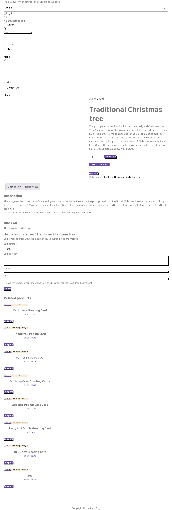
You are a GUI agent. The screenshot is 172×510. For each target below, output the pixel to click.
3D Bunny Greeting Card (29, 452)
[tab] (14, 186)
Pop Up (136, 177)
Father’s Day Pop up (30, 357)
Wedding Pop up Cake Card (30, 405)
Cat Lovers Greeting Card (30, 310)
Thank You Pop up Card (30, 334)
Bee (29, 475)
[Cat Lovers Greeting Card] (16, 305)
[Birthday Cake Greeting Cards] (16, 376)
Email (7, 275)
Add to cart (110, 156)
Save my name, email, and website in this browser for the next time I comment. (49, 283)
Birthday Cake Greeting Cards (30, 381)
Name (8, 268)
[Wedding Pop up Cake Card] (16, 399)
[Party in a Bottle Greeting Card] (16, 423)
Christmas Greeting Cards (117, 177)
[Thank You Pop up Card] (16, 328)
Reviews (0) (31, 186)
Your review (11, 253)
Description (14, 186)
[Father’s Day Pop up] (16, 352)
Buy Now (93, 173)
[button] (99, 164)
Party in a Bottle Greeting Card (30, 428)
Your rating (10, 244)
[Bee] (16, 470)
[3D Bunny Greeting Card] (16, 446)
